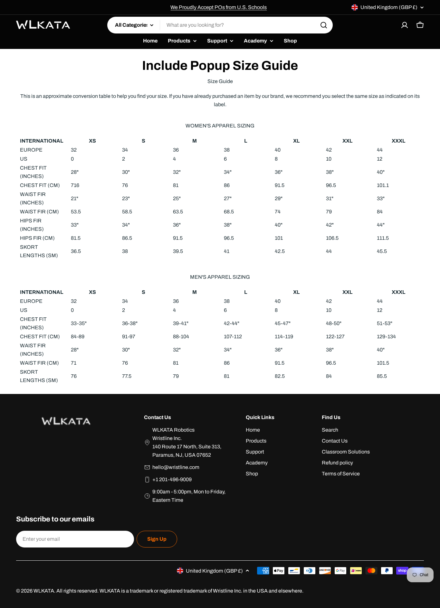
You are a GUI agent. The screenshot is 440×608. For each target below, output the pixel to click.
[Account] (404, 25)
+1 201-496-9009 (172, 479)
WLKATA (43, 591)
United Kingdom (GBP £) (388, 7)
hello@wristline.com (175, 467)
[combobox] (220, 25)
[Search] (324, 25)
